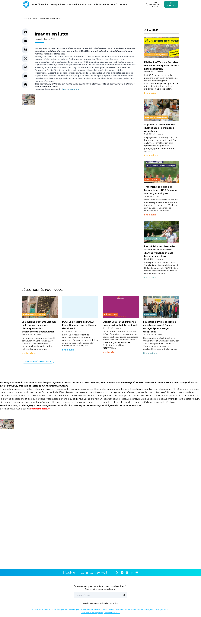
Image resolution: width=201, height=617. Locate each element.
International (130, 609)
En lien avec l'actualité (155, 239)
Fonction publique (56, 609)
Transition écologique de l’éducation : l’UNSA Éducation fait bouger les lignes (161, 190)
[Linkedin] (132, 572)
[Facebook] (122, 572)
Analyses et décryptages (156, 55)
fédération (40, 4)
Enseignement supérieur (91, 609)
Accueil (27, 18)
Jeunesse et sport (72, 609)
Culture (140, 609)
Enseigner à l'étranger (154, 609)
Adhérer (171, 6)
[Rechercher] (124, 595)
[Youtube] (137, 572)
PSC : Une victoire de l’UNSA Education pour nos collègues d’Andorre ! (79, 325)
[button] (25, 32)
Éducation (43, 609)
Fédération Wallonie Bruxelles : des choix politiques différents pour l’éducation (161, 65)
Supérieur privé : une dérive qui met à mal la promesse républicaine (159, 127)
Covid (166, 609)
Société (35, 609)
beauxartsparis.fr (70, 89)
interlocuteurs (76, 4)
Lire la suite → (151, 93)
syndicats (58, 4)
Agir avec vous (151, 179)
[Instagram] (127, 572)
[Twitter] (117, 572)
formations (119, 4)
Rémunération (109, 609)
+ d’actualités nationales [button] (38, 361)
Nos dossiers (150, 314)
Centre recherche (98, 4)
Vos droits (120, 609)
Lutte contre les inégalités (92, 613)
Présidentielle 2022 (112, 613)
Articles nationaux (38, 18)
